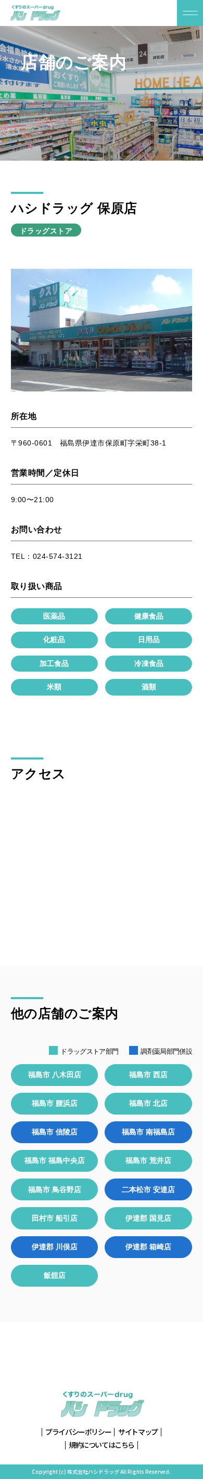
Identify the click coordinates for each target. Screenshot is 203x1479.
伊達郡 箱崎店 (148, 1246)
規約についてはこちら (101, 1445)
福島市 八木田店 (54, 1074)
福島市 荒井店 (148, 1160)
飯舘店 (55, 1275)
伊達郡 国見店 (148, 1218)
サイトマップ (138, 1432)
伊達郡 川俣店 (55, 1246)
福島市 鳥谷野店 (54, 1189)
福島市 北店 (148, 1103)
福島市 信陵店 (55, 1132)
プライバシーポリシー (78, 1432)
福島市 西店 (148, 1074)
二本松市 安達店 (148, 1189)
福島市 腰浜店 (55, 1103)
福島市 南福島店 (148, 1132)
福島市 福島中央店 (54, 1160)
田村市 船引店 (55, 1218)
